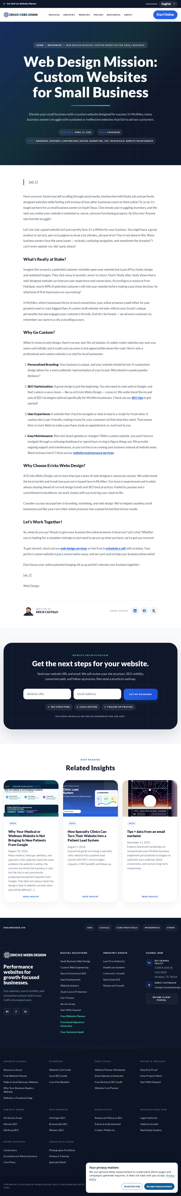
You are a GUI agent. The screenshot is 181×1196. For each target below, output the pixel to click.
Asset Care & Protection (73, 991)
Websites (84, 14)
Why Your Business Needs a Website (19, 1089)
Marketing (96, 141)
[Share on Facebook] (144, 611)
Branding (42, 141)
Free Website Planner (73, 1016)
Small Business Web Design (75, 961)
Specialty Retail (57, 1162)
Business (55, 141)
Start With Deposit (70, 1009)
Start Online (165, 14)
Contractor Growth (114, 973)
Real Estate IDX (111, 979)
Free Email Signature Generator (72, 1024)
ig (25, 1011)
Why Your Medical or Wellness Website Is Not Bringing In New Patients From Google (27, 838)
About (128, 14)
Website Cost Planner (107, 1087)
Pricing (98, 14)
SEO (106, 141)
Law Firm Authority (114, 961)
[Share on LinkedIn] (135, 611)
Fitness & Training (59, 1156)
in (7, 1011)
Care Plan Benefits (59, 1081)
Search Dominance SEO (73, 973)
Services (54, 14)
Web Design (117, 141)
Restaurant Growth (113, 985)
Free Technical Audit (72, 1031)
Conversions (70, 141)
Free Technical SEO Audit (108, 1081)
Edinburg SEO (11, 1130)
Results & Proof (148, 1069)
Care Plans (9, 1162)
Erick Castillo (47, 612)
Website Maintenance (139, 141)
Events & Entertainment (108, 1124)
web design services (73, 548)
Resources (114, 14)
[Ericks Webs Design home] (24, 14)
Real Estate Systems (151, 1130)
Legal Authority (148, 1117)
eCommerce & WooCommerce (20, 1156)
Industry (69, 14)
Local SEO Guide (58, 1075)
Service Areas (67, 1003)
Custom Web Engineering (74, 967)
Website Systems (69, 985)
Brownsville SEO (58, 1124)
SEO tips (137, 398)
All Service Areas (13, 1117)
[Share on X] (154, 611)
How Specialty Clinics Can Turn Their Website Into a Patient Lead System (87, 835)
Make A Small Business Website (21, 1081)
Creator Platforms (105, 1130)
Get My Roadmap (140, 694)
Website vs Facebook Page (18, 1097)
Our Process (67, 997)
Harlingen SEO (57, 1117)
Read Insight (31, 896)
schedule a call (115, 548)
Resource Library (13, 1069)
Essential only (132, 1186)
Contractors (10, 1150)
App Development (70, 979)
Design (84, 141)
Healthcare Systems (114, 967)
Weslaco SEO (56, 1130)
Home (40, 45)
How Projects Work (151, 1075)
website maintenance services (93, 453)
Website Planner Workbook (110, 1069)
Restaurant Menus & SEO (108, 1117)
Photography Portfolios (62, 1150)
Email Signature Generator (109, 1075)
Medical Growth (149, 1124)
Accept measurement (159, 1186)
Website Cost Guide (60, 1069)
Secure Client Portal (162, 998)
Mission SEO (10, 1124)
